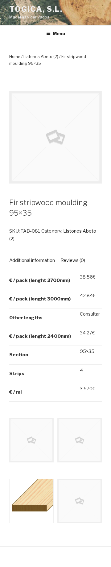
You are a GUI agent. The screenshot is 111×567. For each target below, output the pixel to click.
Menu (59, 33)
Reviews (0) (72, 260)
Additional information (32, 260)
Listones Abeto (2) (40, 56)
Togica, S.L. (36, 9)
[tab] (32, 260)
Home (14, 56)
